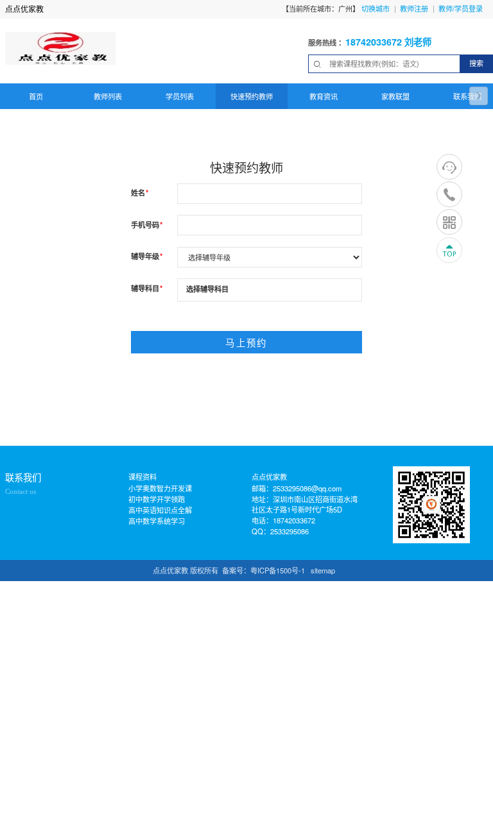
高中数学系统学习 (156, 521)
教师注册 (414, 8)
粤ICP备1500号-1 (277, 570)
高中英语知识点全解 (160, 510)
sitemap (323, 570)
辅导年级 (146, 256)
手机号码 (146, 224)
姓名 (139, 192)
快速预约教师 (251, 96)
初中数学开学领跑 (156, 499)
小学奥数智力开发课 (160, 488)
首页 (36, 96)
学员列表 (180, 96)
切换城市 (375, 8)
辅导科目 (146, 288)
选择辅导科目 (207, 289)
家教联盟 (395, 96)
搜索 (476, 63)
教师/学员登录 (460, 8)
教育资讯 (323, 96)
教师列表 (108, 96)
